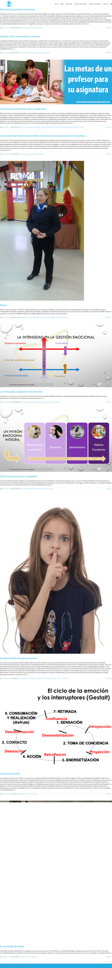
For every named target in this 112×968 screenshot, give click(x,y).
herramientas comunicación (54, 678)
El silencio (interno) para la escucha (18, 658)
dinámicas (38, 127)
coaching (23, 127)
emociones (69, 127)
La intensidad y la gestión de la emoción (21, 391)
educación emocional (26, 27)
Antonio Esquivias (5, 27)
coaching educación (30, 127)
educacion (52, 127)
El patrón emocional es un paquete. (18, 476)
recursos (34, 27)
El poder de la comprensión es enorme (20, 36)
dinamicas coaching (45, 127)
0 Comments (40, 27)
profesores (74, 127)
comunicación (33, 678)
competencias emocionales (26, 52)
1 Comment (51, 488)
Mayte (3, 305)
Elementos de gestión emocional (17, 9)
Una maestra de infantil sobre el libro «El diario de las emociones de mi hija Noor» (43, 135)
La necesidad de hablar (12, 946)
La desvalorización (10, 773)
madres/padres (33, 154)
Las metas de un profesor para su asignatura (23, 108)
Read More (108, 27)
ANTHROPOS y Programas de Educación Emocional (32, 317)
